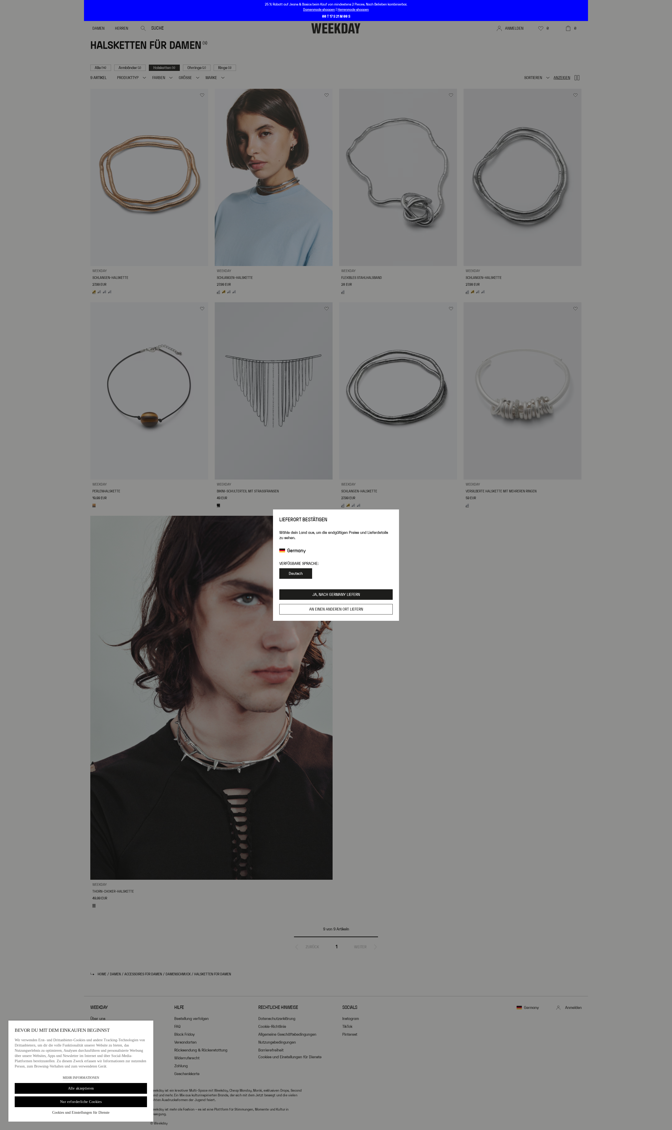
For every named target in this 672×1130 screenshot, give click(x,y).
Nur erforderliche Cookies (81, 1102)
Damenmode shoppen (319, 10)
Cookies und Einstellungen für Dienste (80, 1113)
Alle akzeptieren (81, 1088)
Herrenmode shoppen (353, 10)
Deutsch (296, 573)
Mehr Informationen (81, 1078)
